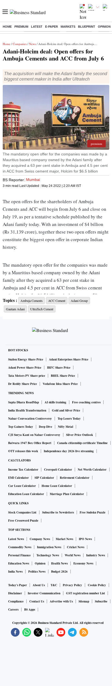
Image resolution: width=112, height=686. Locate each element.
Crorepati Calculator (58, 469)
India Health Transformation (27, 410)
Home (7, 26)
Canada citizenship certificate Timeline (82, 443)
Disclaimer (15, 593)
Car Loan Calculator (22, 486)
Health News (59, 563)
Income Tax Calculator (23, 469)
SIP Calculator (44, 478)
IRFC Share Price (58, 367)
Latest (36, 26)
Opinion (104, 26)
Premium (21, 26)
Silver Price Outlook (79, 435)
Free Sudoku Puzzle (92, 512)
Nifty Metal (65, 427)
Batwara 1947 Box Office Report (29, 443)
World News (72, 555)
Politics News (36, 571)
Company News (40, 539)
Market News (64, 539)
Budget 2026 (59, 571)
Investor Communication (44, 593)
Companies (20, 44)
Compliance (16, 601)
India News (15, 571)
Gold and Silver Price (66, 410)
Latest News (16, 539)
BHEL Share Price (63, 376)
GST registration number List (85, 593)
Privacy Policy (72, 585)
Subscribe (101, 601)
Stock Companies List (22, 512)
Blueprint (86, 26)
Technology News (47, 555)
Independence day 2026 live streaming (69, 451)
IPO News (85, 539)
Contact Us (36, 601)
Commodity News (19, 547)
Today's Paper (17, 585)
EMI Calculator (18, 478)
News (32, 44)
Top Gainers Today (20, 427)
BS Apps (29, 609)
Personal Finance (19, 555)
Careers (13, 609)
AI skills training (55, 402)
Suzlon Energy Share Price (25, 359)
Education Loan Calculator (26, 494)
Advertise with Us (61, 601)
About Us (39, 585)
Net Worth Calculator (92, 469)
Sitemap (84, 601)
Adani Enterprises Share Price (68, 359)
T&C (54, 585)
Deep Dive (45, 427)
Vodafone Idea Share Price (60, 384)
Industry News (95, 555)
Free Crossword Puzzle (23, 520)
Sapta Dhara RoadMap (23, 402)
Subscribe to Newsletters (58, 512)
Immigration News (49, 547)
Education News (18, 563)
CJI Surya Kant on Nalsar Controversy (34, 435)
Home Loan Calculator (57, 486)
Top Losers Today (69, 418)
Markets (68, 26)
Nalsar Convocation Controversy (30, 418)
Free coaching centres (86, 402)
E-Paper (51, 26)
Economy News (83, 563)
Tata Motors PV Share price (26, 376)
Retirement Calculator (74, 478)
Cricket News (75, 547)
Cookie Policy (97, 585)
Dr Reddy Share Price (22, 384)
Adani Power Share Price (24, 367)
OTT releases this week (23, 451)
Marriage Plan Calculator (67, 494)
